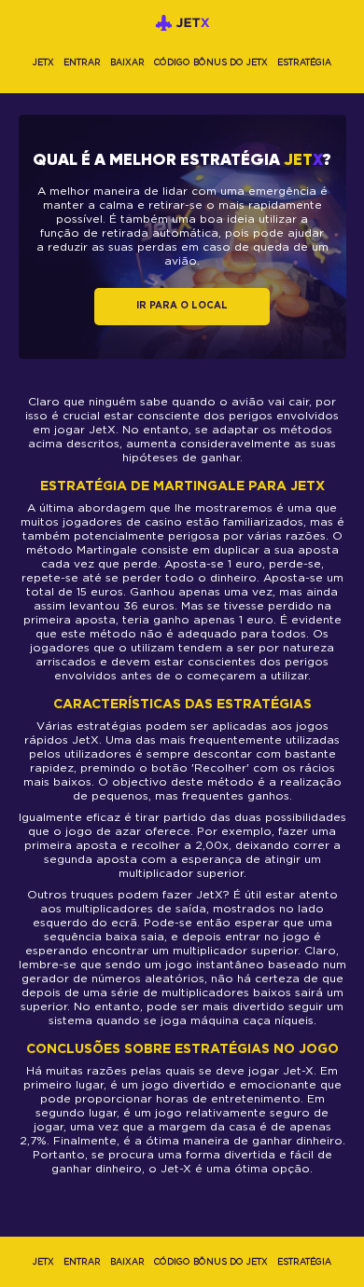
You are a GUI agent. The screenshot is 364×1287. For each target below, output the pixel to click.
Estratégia (304, 62)
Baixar (127, 62)
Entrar (82, 62)
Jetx (43, 62)
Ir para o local (182, 306)
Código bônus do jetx (211, 62)
